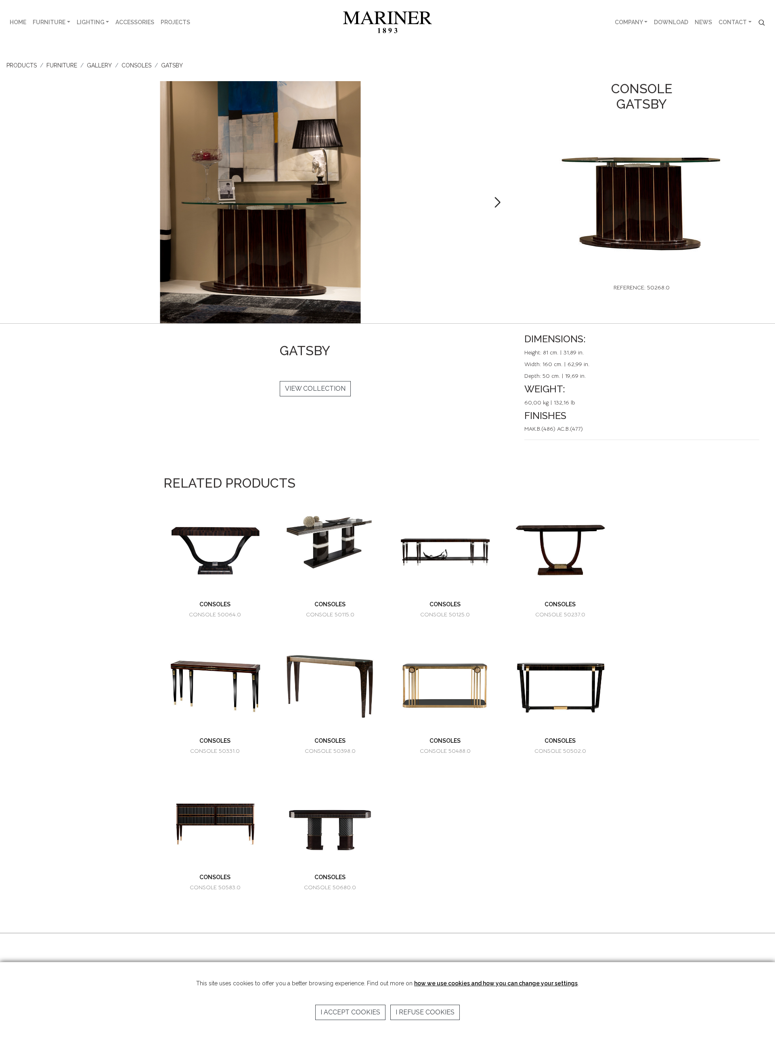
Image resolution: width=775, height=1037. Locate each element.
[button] (497, 202)
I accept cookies (350, 1012)
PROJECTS (175, 22)
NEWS (703, 22)
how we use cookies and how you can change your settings (496, 983)
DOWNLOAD (671, 22)
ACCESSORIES (134, 22)
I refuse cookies (425, 1012)
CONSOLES (136, 65)
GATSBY (172, 65)
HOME (18, 22)
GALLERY (99, 65)
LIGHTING (91, 22)
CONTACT (732, 22)
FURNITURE (49, 22)
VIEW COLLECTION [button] (315, 388)
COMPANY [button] (629, 22)
